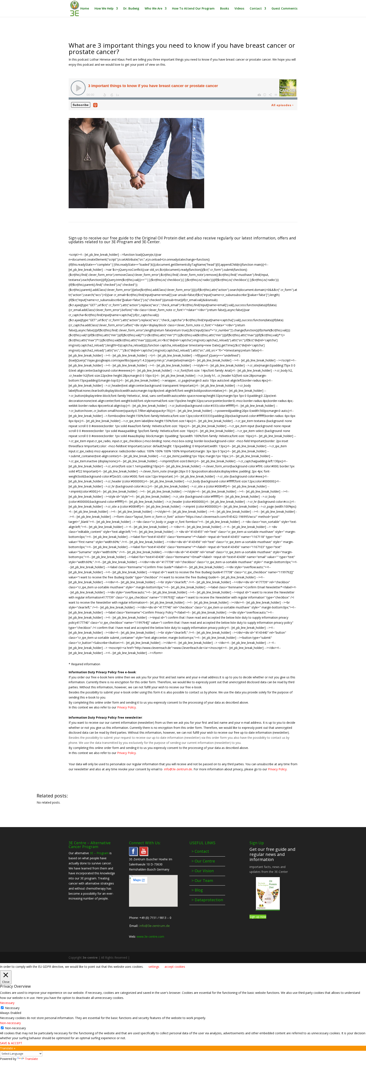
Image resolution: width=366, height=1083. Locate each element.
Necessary (12, 1008)
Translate (31, 1059)
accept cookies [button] (175, 967)
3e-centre (90, 957)
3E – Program (99, 853)
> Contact (200, 851)
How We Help (104, 8)
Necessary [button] (7, 1003)
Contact (256, 8)
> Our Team (202, 880)
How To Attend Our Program (193, 8)
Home (84, 8)
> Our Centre (203, 861)
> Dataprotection (207, 899)
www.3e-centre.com (150, 936)
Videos (239, 8)
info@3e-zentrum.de (178, 769)
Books (224, 8)
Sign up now (258, 917)
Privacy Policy (126, 707)
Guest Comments (284, 8)
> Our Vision (202, 870)
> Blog (197, 890)
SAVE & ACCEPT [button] (11, 1043)
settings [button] (153, 967)
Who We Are (153, 8)
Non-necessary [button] (10, 1023)
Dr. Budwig (131, 8)
